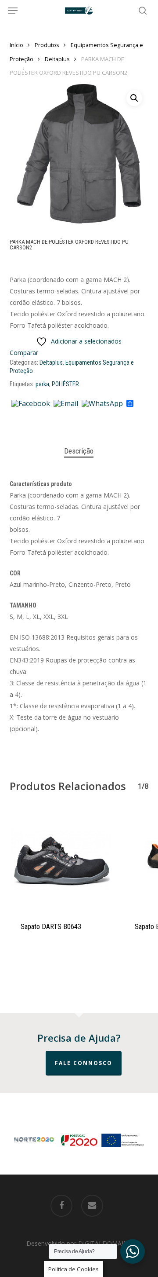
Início (16, 45)
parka (42, 384)
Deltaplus (57, 59)
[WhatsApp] (102, 404)
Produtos (47, 45)
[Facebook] (31, 404)
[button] (13, 10)
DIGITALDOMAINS (105, 1243)
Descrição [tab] (78, 450)
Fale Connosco (83, 1063)
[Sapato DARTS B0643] (60, 859)
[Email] (66, 404)
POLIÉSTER (65, 384)
